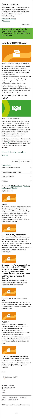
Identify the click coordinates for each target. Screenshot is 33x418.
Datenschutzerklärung (9, 19)
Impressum (6, 21)
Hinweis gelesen (25, 24)
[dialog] (16, 209)
